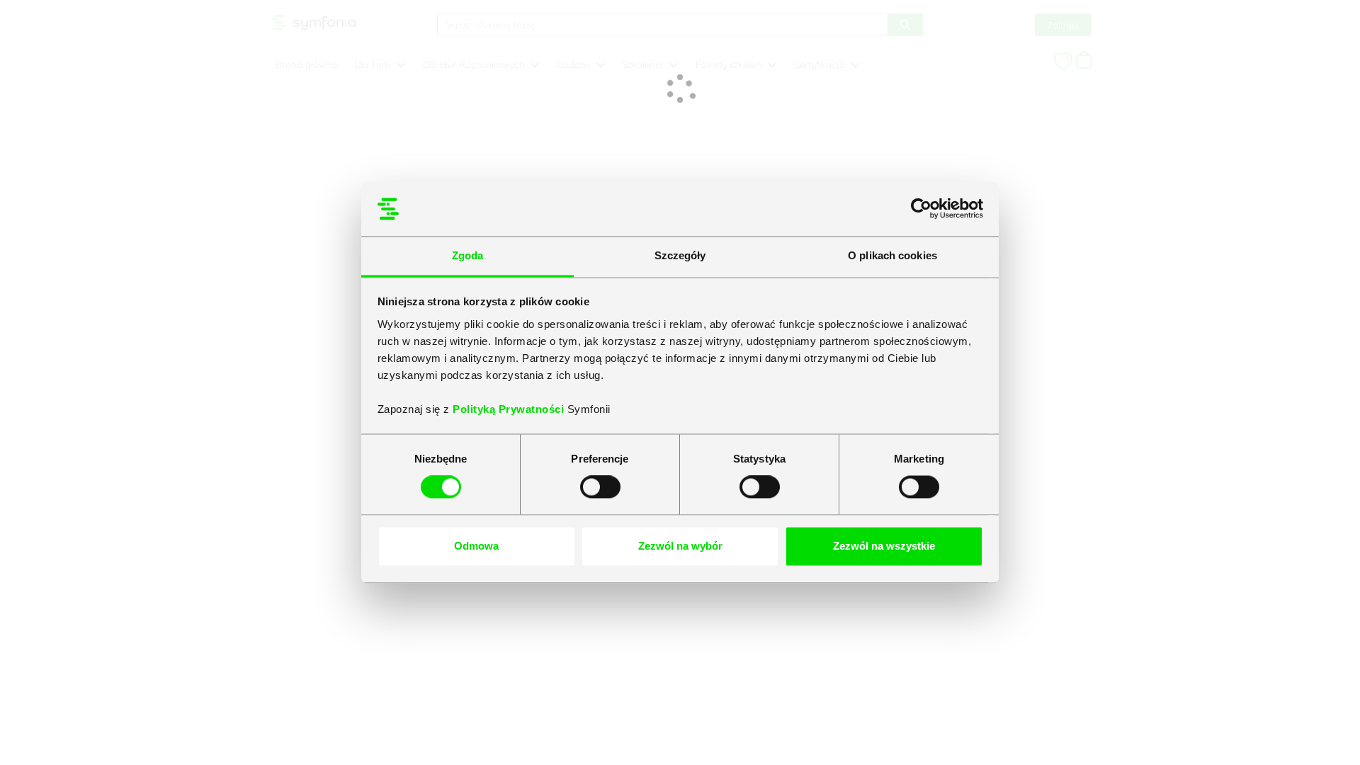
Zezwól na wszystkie (884, 546)
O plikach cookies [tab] (892, 255)
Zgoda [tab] (468, 255)
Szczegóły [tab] (680, 255)
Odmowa (476, 546)
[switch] (600, 487)
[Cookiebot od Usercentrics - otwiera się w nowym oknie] (921, 209)
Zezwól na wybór (680, 546)
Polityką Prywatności (510, 409)
